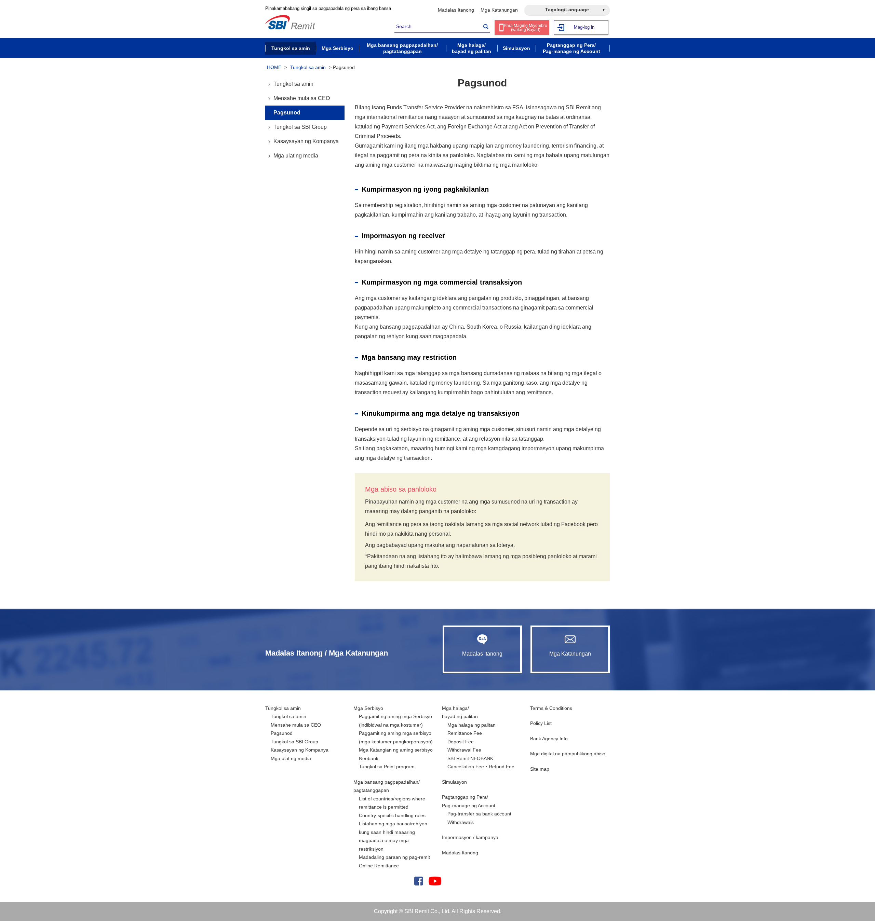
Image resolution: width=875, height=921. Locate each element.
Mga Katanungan (499, 10)
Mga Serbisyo (368, 708)
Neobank (368, 758)
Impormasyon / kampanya (470, 837)
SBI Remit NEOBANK (470, 758)
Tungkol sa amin (308, 67)
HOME (274, 67)
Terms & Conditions (551, 708)
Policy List (541, 723)
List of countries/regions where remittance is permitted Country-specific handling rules (392, 807)
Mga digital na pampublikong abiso (567, 753)
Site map (539, 769)
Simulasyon (454, 782)
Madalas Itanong (456, 10)
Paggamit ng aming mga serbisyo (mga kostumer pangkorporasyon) (396, 737)
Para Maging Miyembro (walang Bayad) (525, 27)
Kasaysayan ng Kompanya (306, 141)
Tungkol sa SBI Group (300, 127)
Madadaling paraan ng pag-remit (394, 857)
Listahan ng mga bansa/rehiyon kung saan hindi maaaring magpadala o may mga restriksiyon (393, 836)
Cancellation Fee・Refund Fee (480, 766)
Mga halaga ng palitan (471, 725)
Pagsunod (286, 112)
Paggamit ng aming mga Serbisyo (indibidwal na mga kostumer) (395, 721)
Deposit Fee (460, 741)
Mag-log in (584, 27)
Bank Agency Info (549, 738)
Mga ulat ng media (295, 156)
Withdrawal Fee (464, 750)
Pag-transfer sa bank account (479, 813)
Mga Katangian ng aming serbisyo (396, 750)
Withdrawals (460, 822)
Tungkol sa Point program (387, 766)
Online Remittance (379, 865)
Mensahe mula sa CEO (301, 98)
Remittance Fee (464, 733)
